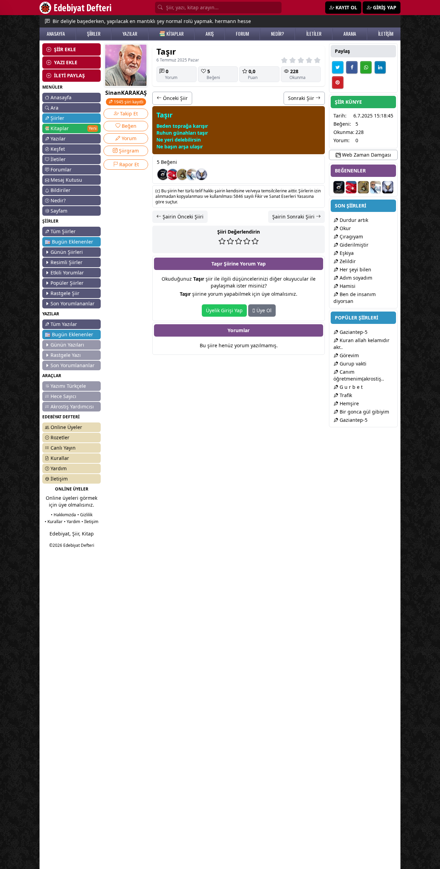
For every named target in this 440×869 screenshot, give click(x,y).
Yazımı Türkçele (68, 386)
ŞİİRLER (93, 33)
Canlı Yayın (63, 447)
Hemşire (348, 403)
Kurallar (60, 458)
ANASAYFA (56, 33)
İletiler (58, 159)
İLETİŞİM (385, 33)
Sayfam (59, 210)
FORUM (242, 33)
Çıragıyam (350, 236)
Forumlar (61, 169)
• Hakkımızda (63, 515)
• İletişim (89, 521)
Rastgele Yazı (66, 355)
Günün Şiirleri (67, 252)
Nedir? (58, 200)
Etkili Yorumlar (67, 272)
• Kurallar (54, 521)
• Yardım (72, 521)
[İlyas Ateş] (182, 174)
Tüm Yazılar (64, 324)
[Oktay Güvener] (192, 174)
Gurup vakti (352, 363)
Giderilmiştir (353, 244)
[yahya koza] (172, 174)
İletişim (59, 478)
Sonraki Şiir (302, 98)
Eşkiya (346, 253)
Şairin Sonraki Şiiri (294, 216)
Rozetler (60, 437)
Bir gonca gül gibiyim (363, 411)
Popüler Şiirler (67, 283)
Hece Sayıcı (63, 396)
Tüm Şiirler (63, 231)
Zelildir (347, 261)
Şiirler (57, 118)
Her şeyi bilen (354, 269)
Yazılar (58, 138)
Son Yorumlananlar (73, 303)
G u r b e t (350, 387)
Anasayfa (61, 97)
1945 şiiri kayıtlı (128, 102)
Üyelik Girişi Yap (224, 310)
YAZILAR (129, 33)
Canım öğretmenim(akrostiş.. (358, 375)
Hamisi (346, 286)
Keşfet (58, 149)
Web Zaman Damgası (366, 154)
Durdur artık (353, 220)
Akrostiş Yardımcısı (72, 406)
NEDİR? (277, 33)
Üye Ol (263, 310)
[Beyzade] (163, 174)
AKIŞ (210, 33)
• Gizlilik (84, 515)
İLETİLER (313, 33)
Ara (54, 107)
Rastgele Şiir (65, 293)
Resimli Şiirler (66, 262)
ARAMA (349, 33)
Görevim (348, 355)
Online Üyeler (66, 427)
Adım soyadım (355, 277)
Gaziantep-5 (352, 332)
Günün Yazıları (67, 344)
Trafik (345, 395)
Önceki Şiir (175, 98)
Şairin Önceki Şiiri (182, 216)
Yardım (59, 468)
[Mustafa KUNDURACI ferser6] (201, 174)
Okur (344, 228)
